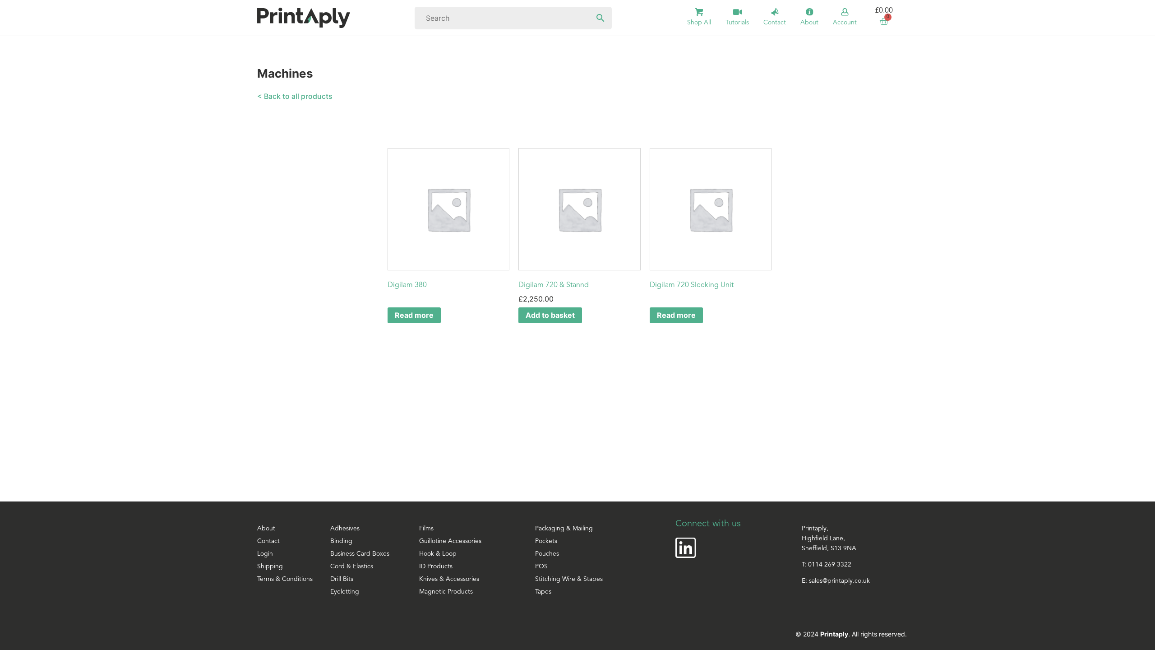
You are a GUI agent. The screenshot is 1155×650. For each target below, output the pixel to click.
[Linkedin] (685, 548)
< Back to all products (295, 96)
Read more (414, 315)
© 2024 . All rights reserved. (851, 634)
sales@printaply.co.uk (839, 581)
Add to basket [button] (550, 315)
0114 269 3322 (829, 565)
